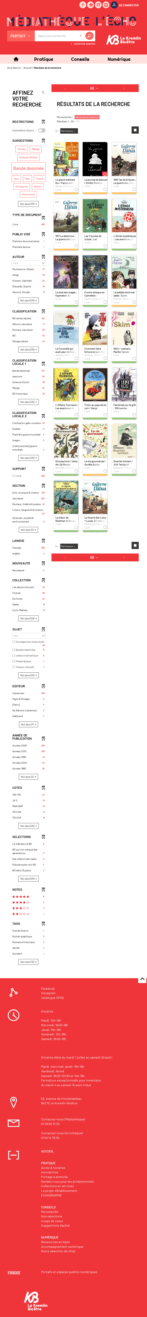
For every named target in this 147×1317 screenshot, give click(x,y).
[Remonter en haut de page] (142, 979)
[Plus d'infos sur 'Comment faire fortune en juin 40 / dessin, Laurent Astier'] (95, 328)
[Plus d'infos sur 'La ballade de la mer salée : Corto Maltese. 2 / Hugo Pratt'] (124, 272)
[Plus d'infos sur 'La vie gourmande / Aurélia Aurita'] (95, 441)
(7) (27, 724)
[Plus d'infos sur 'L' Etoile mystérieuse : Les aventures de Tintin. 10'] (124, 215)
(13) (27, 961)
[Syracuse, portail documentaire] (71, 21)
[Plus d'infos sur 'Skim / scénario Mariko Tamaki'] (124, 328)
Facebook (48, 988)
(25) (27, 300)
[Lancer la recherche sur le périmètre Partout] (90, 35)
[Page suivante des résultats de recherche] (124, 88)
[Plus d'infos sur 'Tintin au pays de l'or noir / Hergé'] (95, 384)
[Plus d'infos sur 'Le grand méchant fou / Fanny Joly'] (66, 161)
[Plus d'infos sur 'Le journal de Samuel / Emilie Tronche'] (95, 159)
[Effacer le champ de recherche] (81, 35)
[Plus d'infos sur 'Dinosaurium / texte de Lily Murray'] (66, 441)
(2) (27, 529)
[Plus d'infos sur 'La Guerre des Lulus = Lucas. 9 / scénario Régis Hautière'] (95, 497)
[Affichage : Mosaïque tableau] (95, 88)
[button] (43, 59)
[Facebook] (83, 5)
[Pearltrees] (91, 5)
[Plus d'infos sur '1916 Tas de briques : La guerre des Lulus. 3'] (124, 159)
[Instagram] (106, 5)
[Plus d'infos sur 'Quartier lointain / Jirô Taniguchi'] (124, 441)
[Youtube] (98, 5)
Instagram (48, 993)
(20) (27, 203)
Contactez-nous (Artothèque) (62, 1133)
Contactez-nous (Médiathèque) (63, 1119)
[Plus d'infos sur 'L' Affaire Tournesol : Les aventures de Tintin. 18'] (66, 384)
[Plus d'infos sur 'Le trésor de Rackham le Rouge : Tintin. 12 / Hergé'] (66, 497)
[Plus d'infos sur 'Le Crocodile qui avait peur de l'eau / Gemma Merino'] (66, 328)
